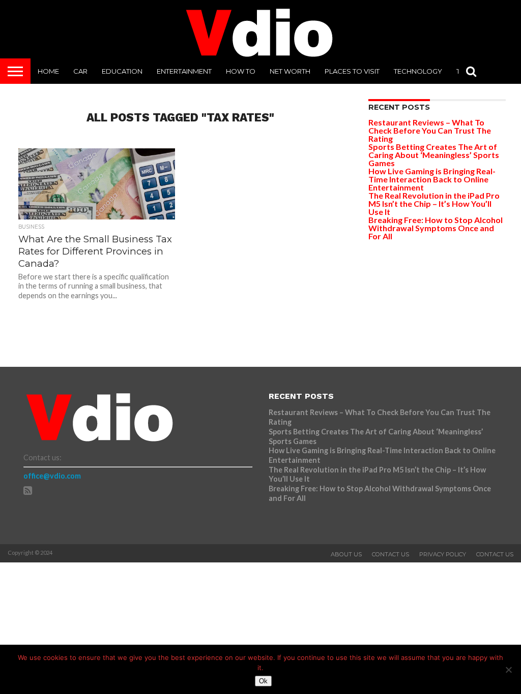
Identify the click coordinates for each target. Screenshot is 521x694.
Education (122, 71)
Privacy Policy (442, 554)
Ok (263, 681)
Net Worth (290, 71)
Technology (418, 71)
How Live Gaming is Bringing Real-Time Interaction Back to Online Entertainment (432, 179)
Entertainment (184, 71)
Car (80, 71)
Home (48, 71)
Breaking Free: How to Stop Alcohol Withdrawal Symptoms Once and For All (435, 228)
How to (240, 71)
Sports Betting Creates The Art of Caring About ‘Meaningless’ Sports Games (433, 155)
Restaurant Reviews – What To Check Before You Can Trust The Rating (429, 130)
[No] (508, 670)
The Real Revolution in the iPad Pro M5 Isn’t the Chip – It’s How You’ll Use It (434, 203)
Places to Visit (352, 71)
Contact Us (390, 554)
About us (346, 554)
